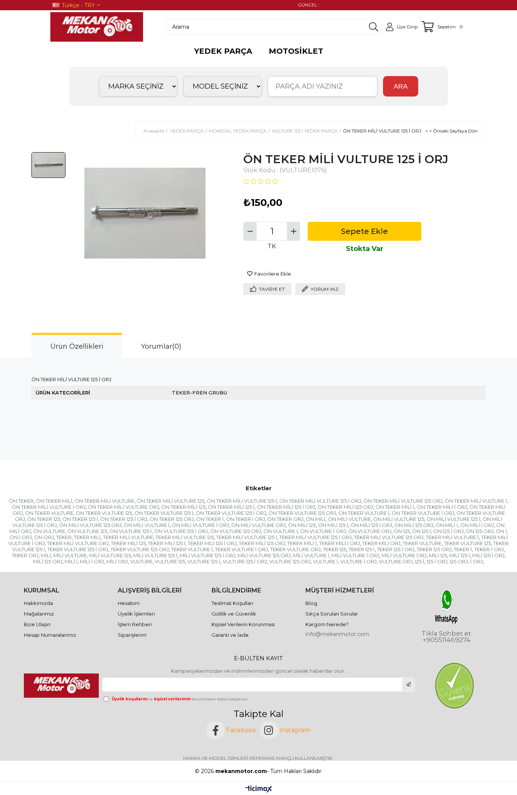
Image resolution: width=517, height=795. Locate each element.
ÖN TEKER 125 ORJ (171, 519)
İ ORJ (476, 561)
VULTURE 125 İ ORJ (245, 561)
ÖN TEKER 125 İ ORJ (123, 519)
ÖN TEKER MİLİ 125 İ (231, 507)
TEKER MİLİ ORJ (381, 543)
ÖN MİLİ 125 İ (333, 525)
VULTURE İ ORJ (358, 561)
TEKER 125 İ (362, 549)
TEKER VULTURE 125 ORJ (140, 549)
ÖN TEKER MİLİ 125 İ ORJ (286, 507)
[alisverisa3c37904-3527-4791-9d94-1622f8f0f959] (454, 685)
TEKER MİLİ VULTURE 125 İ (246, 537)
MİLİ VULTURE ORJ (404, 555)
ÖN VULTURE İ (280, 531)
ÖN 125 (402, 531)
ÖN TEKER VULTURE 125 (104, 513)
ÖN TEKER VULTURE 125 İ (163, 513)
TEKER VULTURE (422, 543)
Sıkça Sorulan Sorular (331, 614)
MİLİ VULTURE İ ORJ (355, 555)
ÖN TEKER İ (210, 519)
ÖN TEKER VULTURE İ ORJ (423, 513)
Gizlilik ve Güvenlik (234, 614)
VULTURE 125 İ (203, 561)
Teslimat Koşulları (232, 603)
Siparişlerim (132, 635)
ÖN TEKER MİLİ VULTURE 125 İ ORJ (320, 501)
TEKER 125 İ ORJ (395, 549)
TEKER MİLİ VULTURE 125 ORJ (389, 537)
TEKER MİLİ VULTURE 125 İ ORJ (315, 537)
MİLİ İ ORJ (92, 561)
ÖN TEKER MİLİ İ (394, 507)
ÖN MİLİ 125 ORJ (413, 525)
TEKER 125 (334, 549)
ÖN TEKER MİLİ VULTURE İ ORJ (49, 507)
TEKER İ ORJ (489, 549)
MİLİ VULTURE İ (311, 555)
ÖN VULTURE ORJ (369, 531)
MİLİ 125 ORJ (47, 561)
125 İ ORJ (437, 561)
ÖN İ (501, 531)
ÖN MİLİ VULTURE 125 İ (453, 519)
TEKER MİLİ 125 (128, 543)
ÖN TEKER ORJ (285, 519)
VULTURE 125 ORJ (290, 561)
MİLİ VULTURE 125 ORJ (264, 555)
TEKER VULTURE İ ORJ (241, 549)
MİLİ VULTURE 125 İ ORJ (207, 555)
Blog (311, 603)
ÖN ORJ (44, 537)
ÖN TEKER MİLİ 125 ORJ (345, 507)
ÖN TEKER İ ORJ (245, 519)
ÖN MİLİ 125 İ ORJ (371, 525)
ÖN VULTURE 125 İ (130, 531)
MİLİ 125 (438, 555)
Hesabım (129, 603)
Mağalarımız (39, 614)
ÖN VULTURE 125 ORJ (235, 531)
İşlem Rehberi (135, 624)
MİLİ (46, 555)
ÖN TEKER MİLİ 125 (183, 507)
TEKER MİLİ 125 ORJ (262, 543)
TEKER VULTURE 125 (467, 543)
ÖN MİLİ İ (447, 525)
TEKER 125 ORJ (434, 549)
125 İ (419, 561)
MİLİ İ (71, 561)
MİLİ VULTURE (70, 555)
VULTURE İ (325, 561)
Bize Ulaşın (37, 624)
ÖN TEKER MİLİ (54, 501)
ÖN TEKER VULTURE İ (363, 513)
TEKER (64, 537)
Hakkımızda (38, 603)
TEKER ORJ (25, 555)
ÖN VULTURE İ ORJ (323, 531)
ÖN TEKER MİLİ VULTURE (104, 501)
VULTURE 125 (170, 561)
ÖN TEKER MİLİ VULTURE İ (476, 501)
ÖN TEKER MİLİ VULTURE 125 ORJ (402, 501)
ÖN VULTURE (49, 531)
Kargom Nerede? (327, 624)
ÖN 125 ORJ (480, 531)
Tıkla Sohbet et (446, 633)
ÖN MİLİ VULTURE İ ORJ (200, 525)
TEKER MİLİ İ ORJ (339, 543)
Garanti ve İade (230, 635)
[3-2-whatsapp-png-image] (446, 606)
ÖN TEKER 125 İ (80, 519)
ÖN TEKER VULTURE (49, 513)
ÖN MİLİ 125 (302, 525)
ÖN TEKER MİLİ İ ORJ (442, 507)
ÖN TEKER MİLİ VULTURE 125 (170, 501)
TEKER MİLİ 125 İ (166, 543)
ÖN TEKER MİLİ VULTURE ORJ (123, 507)
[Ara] (373, 26)
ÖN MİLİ (315, 519)
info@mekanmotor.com (337, 634)
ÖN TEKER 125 (43, 519)
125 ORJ (459, 561)
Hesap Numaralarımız (50, 635)
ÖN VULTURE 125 (87, 531)
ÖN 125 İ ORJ (448, 531)
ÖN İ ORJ (20, 537)
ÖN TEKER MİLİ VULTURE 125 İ (242, 501)
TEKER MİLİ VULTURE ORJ (78, 543)
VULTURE (141, 561)
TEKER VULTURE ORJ (295, 549)
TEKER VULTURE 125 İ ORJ (77, 549)
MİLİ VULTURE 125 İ (155, 555)
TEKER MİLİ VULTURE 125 (185, 537)
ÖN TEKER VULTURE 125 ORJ (302, 513)
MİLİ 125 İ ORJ (488, 555)
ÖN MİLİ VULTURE (349, 519)
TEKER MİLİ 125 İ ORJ (212, 543)
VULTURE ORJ (396, 561)
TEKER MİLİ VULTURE (128, 537)
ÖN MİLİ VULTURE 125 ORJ (90, 525)
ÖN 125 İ (421, 531)
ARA (401, 86)
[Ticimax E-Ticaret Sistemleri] (258, 789)
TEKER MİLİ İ (302, 543)
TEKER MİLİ (87, 537)
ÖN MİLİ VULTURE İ (147, 525)
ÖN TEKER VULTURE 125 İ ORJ (231, 513)
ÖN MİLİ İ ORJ (477, 525)
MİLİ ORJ (117, 561)
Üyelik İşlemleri (136, 614)
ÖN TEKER (21, 501)
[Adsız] (62, 685)
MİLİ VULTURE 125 (110, 555)
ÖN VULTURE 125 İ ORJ (181, 531)
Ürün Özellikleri (76, 346)
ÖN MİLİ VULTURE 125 (398, 519)
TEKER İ (463, 549)
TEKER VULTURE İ (192, 549)
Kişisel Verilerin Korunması (243, 624)
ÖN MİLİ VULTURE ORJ (258, 525)
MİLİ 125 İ (459, 555)
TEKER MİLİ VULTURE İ (452, 537)
